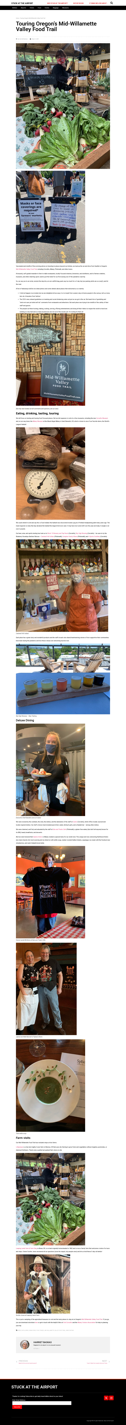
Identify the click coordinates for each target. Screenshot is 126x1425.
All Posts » (36, 1348)
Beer (19, 1330)
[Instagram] (111, 1398)
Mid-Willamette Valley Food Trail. (92, 1319)
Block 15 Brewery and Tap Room (57, 533)
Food (39, 8)
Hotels (32, 8)
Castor (75, 822)
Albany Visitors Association (86, 1322)
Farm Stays (32, 1330)
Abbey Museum (38, 421)
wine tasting (70, 1330)
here (36, 1322)
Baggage (56, 8)
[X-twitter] (106, 1398)
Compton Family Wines (70, 536)
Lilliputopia (19, 1147)
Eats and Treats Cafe (60, 829)
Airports (23, 8)
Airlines (14, 8)
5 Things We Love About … (98, 3)
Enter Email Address (18, 1400)
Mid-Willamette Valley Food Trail (26, 269)
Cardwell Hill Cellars (47, 536)
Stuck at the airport (22, 3)
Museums (65, 8)
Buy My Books (78, 3)
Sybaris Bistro (37, 837)
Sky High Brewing (81, 533)
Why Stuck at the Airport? (57, 3)
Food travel (40, 1330)
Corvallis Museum (102, 418)
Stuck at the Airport (34, 1387)
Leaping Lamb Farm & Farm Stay (26, 1248)
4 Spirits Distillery (94, 536)
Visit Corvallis (67, 1322)
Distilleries (25, 1330)
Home (17, 18)
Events (47, 8)
